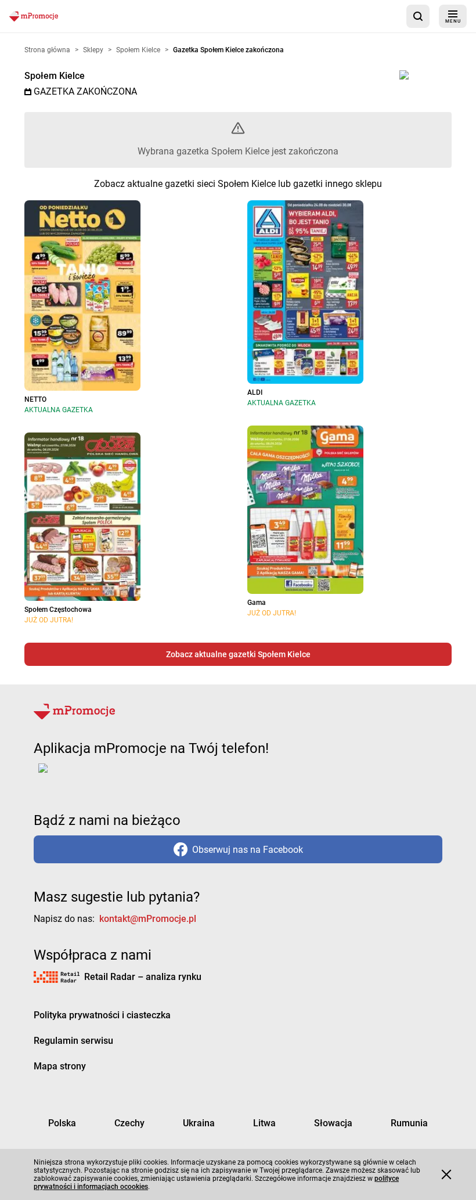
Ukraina (199, 1123)
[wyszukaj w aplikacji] (418, 16)
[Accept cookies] (446, 1174)
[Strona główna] (33, 16)
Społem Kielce (54, 75)
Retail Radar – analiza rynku (142, 976)
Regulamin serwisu (73, 1040)
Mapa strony (60, 1066)
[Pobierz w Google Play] (79, 775)
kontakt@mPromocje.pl (147, 918)
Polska (62, 1123)
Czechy (129, 1123)
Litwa (264, 1123)
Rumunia (409, 1123)
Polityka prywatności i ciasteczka (102, 1015)
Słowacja (333, 1123)
